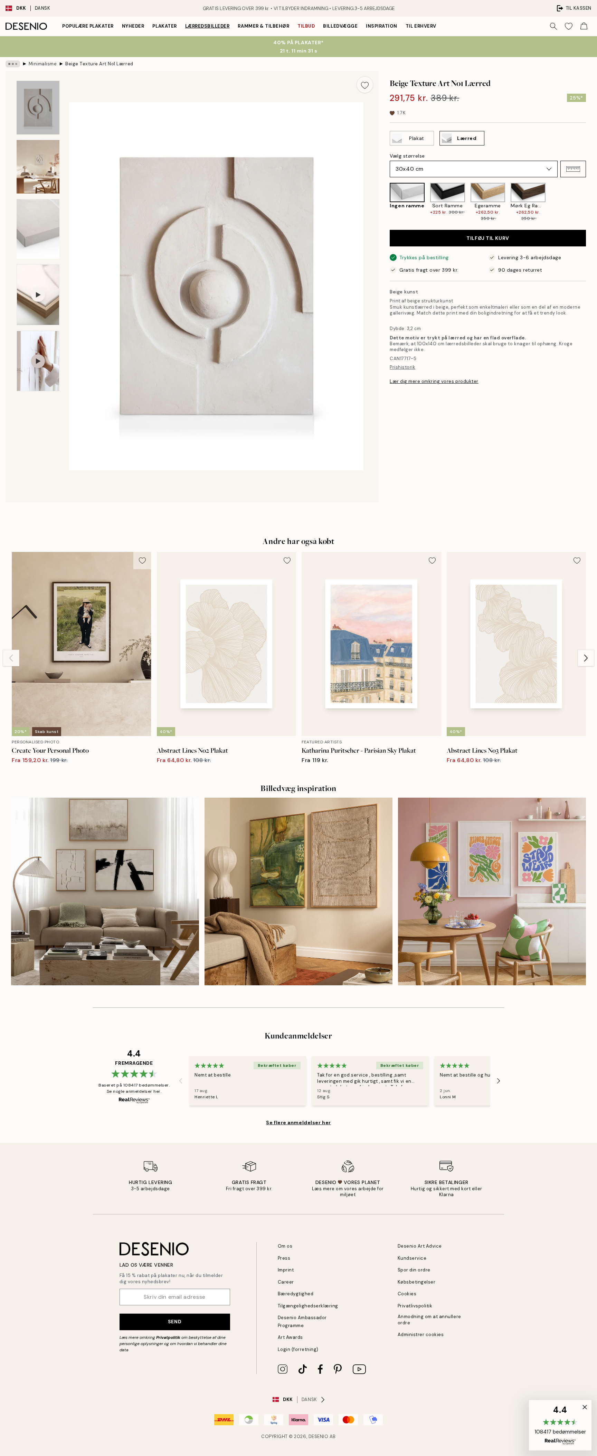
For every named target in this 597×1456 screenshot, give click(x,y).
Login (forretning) (298, 1349)
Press (284, 1258)
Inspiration (381, 26)
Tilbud (306, 26)
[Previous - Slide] (384, 202)
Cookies (407, 1294)
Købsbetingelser (417, 1282)
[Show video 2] (38, 361)
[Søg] (553, 26)
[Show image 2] (38, 167)
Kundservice (412, 1258)
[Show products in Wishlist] (568, 26)
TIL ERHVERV (421, 26)
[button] (573, 169)
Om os (285, 1246)
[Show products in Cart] (583, 26)
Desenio (319, 1436)
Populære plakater (88, 26)
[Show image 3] (38, 229)
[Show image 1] (38, 107)
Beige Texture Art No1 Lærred (99, 64)
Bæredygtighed (296, 1294)
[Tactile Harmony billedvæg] (298, 892)
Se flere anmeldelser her (298, 1122)
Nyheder (133, 26)
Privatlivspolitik (415, 1306)
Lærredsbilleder (207, 26)
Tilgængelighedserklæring (308, 1306)
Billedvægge (340, 26)
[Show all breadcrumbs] (13, 63)
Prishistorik (402, 367)
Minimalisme (43, 64)
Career (286, 1282)
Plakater (164, 26)
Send (174, 1321)
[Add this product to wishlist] (365, 84)
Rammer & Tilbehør (263, 26)
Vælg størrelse (407, 156)
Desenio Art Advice (420, 1246)
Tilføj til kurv (487, 238)
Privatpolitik (168, 1337)
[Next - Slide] (591, 202)
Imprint (286, 1270)
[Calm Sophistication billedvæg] (105, 892)
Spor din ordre (414, 1270)
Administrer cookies (421, 1334)
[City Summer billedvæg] (492, 892)
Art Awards (290, 1337)
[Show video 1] (38, 294)
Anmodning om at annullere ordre (429, 1319)
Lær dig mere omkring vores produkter (434, 381)
